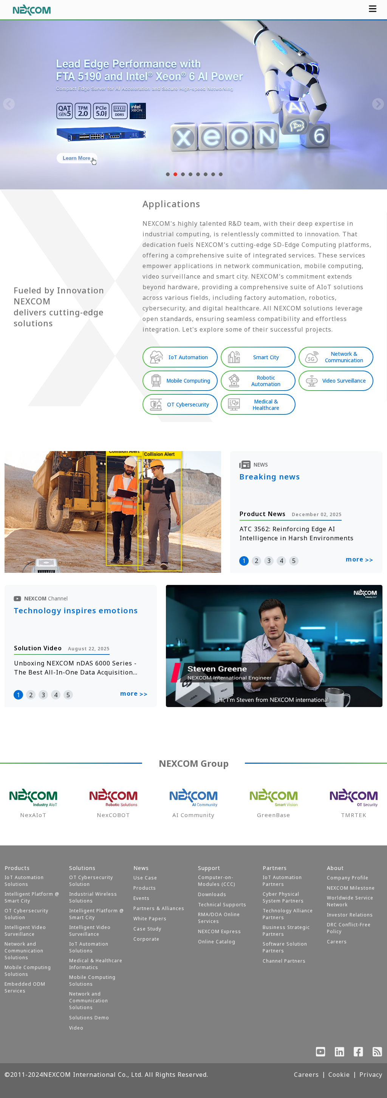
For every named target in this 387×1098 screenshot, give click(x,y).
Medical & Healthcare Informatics (95, 964)
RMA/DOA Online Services (219, 917)
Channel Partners (284, 961)
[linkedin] (340, 1053)
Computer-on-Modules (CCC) (216, 880)
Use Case (145, 878)
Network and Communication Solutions (24, 951)
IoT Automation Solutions (24, 880)
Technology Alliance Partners (288, 914)
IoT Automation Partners (282, 880)
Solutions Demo (89, 1017)
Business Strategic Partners (286, 930)
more (359, 559)
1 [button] (244, 561)
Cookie (339, 1074)
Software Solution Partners (285, 947)
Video (76, 1028)
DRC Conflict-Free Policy (349, 928)
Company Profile (347, 878)
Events (141, 898)
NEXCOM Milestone (351, 888)
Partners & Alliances (158, 908)
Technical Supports (222, 904)
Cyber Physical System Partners (283, 897)
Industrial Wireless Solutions (93, 897)
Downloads (212, 894)
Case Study (147, 929)
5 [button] (294, 561)
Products (144, 888)
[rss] (377, 1053)
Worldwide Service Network (350, 901)
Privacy (370, 1074)
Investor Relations (350, 915)
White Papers (150, 918)
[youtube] (321, 1053)
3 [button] (269, 561)
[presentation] (9, 105)
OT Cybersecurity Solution (26, 914)
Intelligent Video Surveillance (25, 930)
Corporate (146, 939)
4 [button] (281, 561)
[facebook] (359, 1053)
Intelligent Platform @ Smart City (32, 897)
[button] (167, 174)
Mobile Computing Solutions (28, 970)
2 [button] (256, 561)
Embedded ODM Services (25, 987)
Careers (337, 941)
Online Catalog (216, 941)
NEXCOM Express (219, 931)
